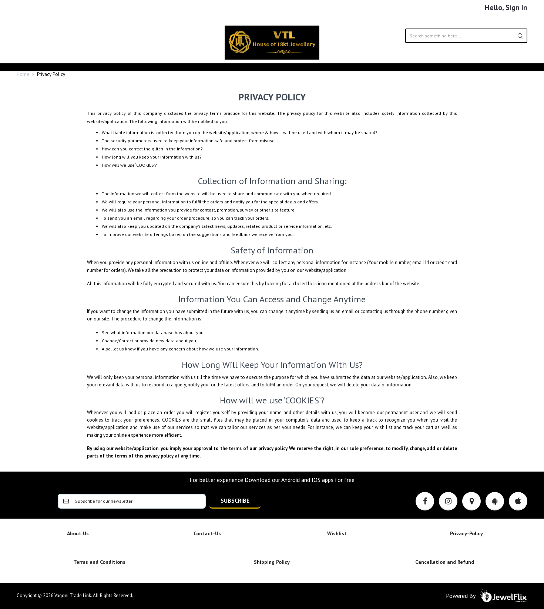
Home (23, 74)
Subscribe (235, 500)
